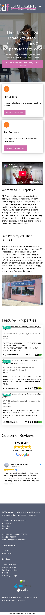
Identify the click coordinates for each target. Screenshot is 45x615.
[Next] (39, 47)
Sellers (5, 573)
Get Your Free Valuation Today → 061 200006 (22, 64)
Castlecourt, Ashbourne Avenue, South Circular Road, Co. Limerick (20, 368)
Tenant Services (9, 564)
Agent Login (21, 600)
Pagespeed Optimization (17, 613)
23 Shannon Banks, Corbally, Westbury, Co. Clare (21, 335)
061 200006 (11, 537)
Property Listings (9, 575)
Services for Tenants (15, 148)
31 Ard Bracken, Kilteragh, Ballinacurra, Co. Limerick (21, 402)
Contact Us (7, 553)
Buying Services (9, 567)
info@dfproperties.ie (25, 268)
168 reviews (27, 450)
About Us (6, 550)
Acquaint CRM (24, 597)
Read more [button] (8, 484)
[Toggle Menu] (40, 6)
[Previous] (5, 47)
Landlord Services (10, 570)
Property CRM (6, 600)
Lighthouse (31, 613)
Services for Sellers (14, 112)
